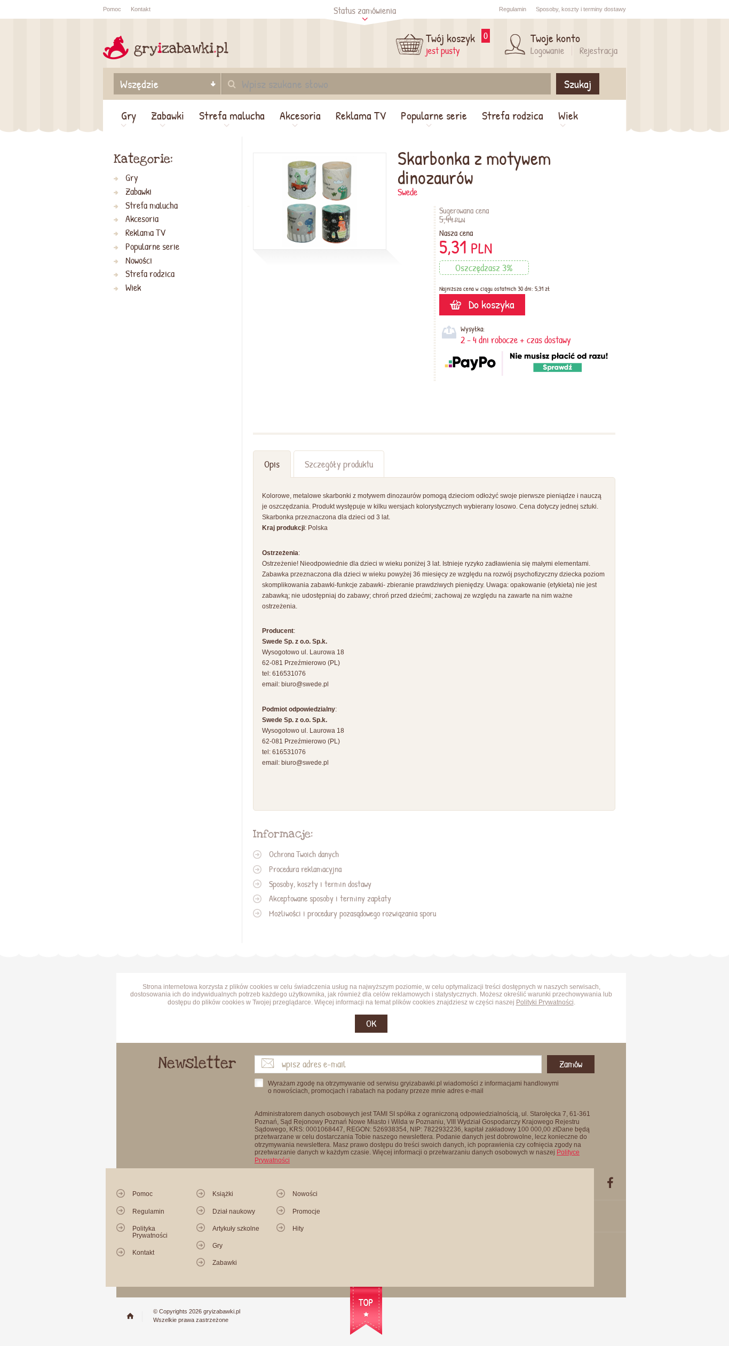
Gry (128, 115)
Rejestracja (598, 50)
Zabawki (167, 115)
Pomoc (112, 9)
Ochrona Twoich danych (304, 854)
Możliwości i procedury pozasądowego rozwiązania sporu (352, 913)
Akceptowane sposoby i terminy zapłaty (330, 898)
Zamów (570, 1064)
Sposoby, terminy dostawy (581, 9)
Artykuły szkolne (235, 1228)
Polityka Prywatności (150, 1232)
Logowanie (547, 50)
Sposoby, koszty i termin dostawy (320, 884)
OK (371, 1023)
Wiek (568, 115)
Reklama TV (361, 115)
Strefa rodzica (512, 115)
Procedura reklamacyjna (305, 869)
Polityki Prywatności (545, 1002)
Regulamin (512, 9)
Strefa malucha (232, 115)
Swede (407, 192)
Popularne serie (434, 115)
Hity (298, 1228)
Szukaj (577, 84)
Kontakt (140, 9)
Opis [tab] (272, 464)
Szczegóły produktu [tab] (339, 464)
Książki (222, 1194)
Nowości (138, 261)
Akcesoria (300, 115)
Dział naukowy (233, 1211)
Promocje (306, 1211)
